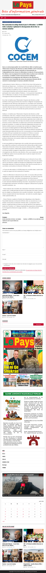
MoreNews (27, 571)
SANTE (10, 312)
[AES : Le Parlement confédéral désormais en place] (34, 287)
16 (40, 511)
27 (23, 516)
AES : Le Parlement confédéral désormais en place (33, 296)
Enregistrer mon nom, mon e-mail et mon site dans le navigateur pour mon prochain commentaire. (23, 264)
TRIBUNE (4, 467)
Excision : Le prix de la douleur (9, 315)
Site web (4, 259)
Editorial (4, 459)
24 (5, 516)
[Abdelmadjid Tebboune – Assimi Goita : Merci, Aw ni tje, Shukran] (12, 287)
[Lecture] (4, 495)
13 (23, 511)
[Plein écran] (42, 495)
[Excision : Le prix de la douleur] (12, 307)
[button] (2, 17)
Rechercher (5, 321)
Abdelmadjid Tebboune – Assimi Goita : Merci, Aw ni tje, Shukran (11, 296)
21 (29, 514)
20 (23, 514)
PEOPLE (3, 456)
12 (17, 511)
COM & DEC (10, 22)
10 (5, 511)
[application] (23, 485)
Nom (3, 249)
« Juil (3, 521)
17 (5, 514)
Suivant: (33, 218)
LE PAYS (5, 31)
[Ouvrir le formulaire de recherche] (44, 18)
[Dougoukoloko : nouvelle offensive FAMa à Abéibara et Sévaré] (34, 555)
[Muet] (40, 495)
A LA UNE (4, 22)
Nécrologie (4, 465)
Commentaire (5, 232)
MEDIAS (14, 22)
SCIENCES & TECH (5, 462)
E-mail (4, 254)
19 (17, 514)
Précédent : (11, 219)
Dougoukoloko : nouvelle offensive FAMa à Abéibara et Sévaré (33, 564)
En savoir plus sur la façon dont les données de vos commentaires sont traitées (22, 271)
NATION (19, 22)
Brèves (3, 453)
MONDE (10, 292)
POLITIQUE (15, 292)
